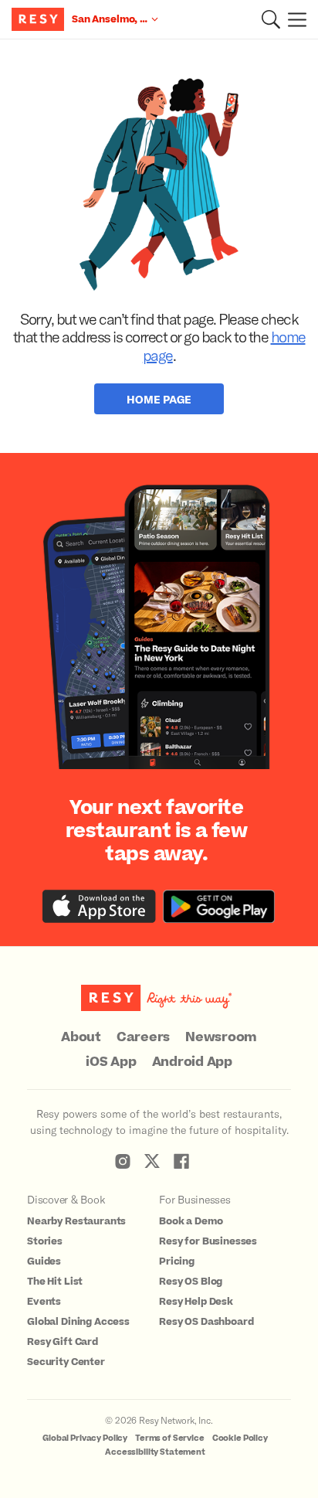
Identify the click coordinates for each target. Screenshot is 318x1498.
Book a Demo (190, 1221)
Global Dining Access (78, 1322)
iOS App (111, 1062)
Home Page (159, 399)
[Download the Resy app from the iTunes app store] (99, 906)
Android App (192, 1062)
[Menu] (293, 19)
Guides (44, 1261)
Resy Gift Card (62, 1342)
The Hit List (55, 1282)
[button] (271, 19)
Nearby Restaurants (76, 1221)
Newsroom (221, 1037)
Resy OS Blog (190, 1282)
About (81, 1037)
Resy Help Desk (196, 1302)
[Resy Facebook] (181, 1161)
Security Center (66, 1362)
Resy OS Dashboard (206, 1322)
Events (44, 1302)
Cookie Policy (240, 1438)
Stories (45, 1241)
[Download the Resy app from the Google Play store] (219, 906)
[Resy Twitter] (152, 1161)
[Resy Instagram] (122, 1161)
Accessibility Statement (155, 1452)
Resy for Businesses (208, 1241)
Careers (143, 1037)
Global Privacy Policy (84, 1438)
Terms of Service (170, 1438)
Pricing (177, 1261)
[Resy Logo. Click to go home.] (40, 19)
